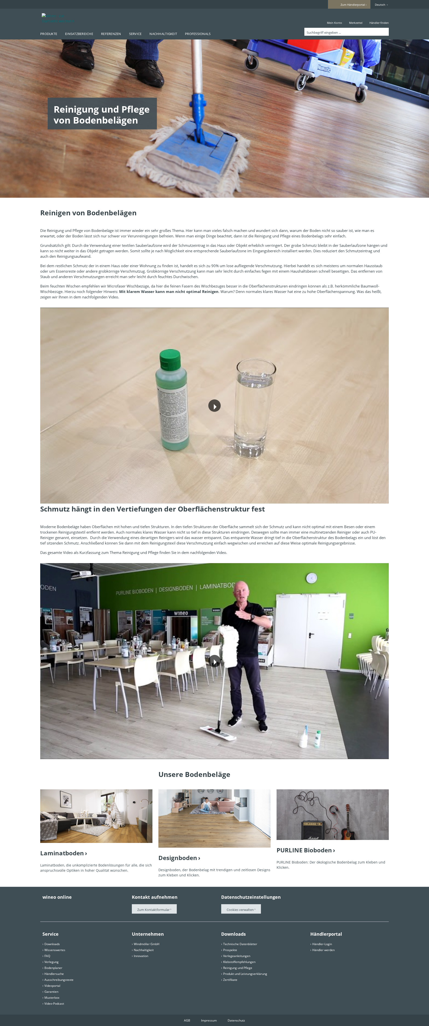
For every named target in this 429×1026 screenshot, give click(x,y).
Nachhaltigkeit (144, 950)
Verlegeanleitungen (236, 956)
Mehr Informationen (194, 418)
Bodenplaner (53, 968)
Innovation (141, 956)
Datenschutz (236, 1020)
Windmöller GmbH (146, 944)
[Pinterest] (58, 906)
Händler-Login (322, 944)
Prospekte (230, 950)
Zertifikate (230, 980)
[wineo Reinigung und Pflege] (96, 816)
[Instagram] (86, 906)
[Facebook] (44, 906)
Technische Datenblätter (240, 944)
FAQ (47, 956)
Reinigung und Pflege (237, 968)
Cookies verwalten (240, 909)
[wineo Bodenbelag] (214, 818)
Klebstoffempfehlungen (239, 962)
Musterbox (51, 997)
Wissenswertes (54, 950)
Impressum (209, 1020)
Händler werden (323, 950)
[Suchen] (384, 32)
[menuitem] (334, 18)
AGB (187, 1020)
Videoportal (52, 986)
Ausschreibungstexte (58, 980)
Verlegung (51, 962)
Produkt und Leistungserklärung (245, 974)
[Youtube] (72, 906)
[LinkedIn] (100, 906)
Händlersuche (54, 974)
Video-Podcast (54, 1003)
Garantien (51, 992)
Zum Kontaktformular (153, 909)
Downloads (52, 944)
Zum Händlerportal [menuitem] (353, 4)
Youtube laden (238, 418)
